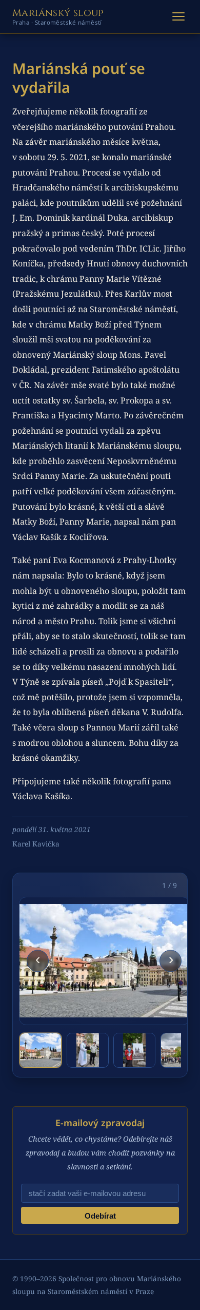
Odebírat (100, 1215)
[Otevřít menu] (178, 16)
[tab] (40, 1050)
